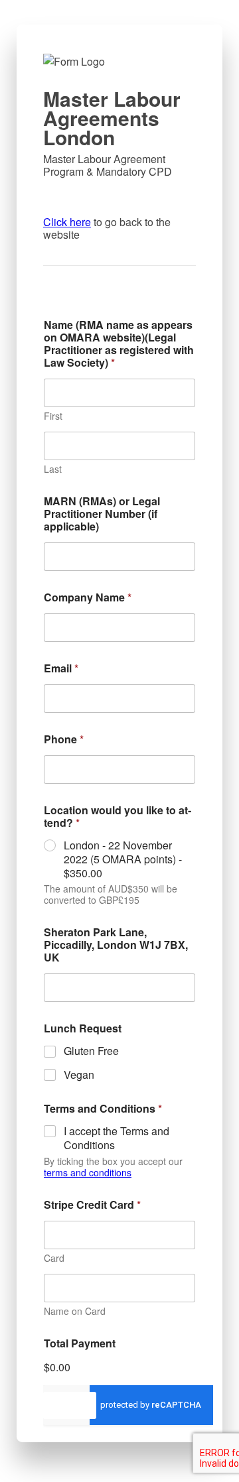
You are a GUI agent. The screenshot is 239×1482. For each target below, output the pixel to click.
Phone (64, 739)
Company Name (87, 597)
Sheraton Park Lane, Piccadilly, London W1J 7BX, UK (116, 944)
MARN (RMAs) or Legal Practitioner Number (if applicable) (102, 513)
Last (53, 469)
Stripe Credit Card (92, 1204)
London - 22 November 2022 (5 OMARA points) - (123, 859)
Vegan (79, 1075)
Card (54, 1258)
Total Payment (80, 1343)
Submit (69, 1404)
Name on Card (75, 1311)
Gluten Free (91, 1051)
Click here (67, 221)
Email (61, 668)
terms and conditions (87, 1172)
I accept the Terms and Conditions (116, 1138)
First (53, 416)
